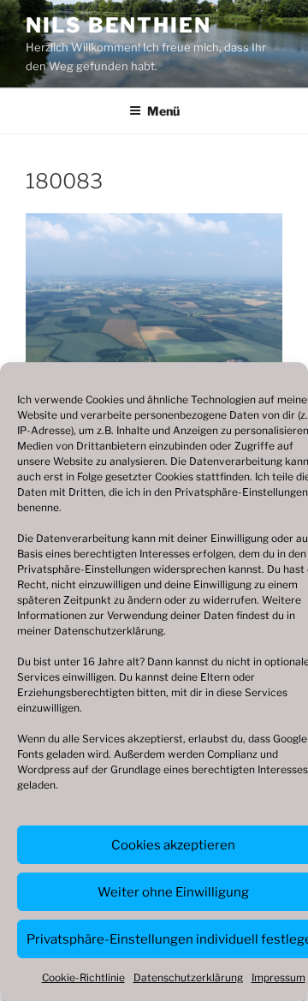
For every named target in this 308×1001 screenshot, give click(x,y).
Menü (163, 111)
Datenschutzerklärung (108, 630)
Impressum (278, 977)
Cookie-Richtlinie (83, 977)
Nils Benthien (118, 25)
